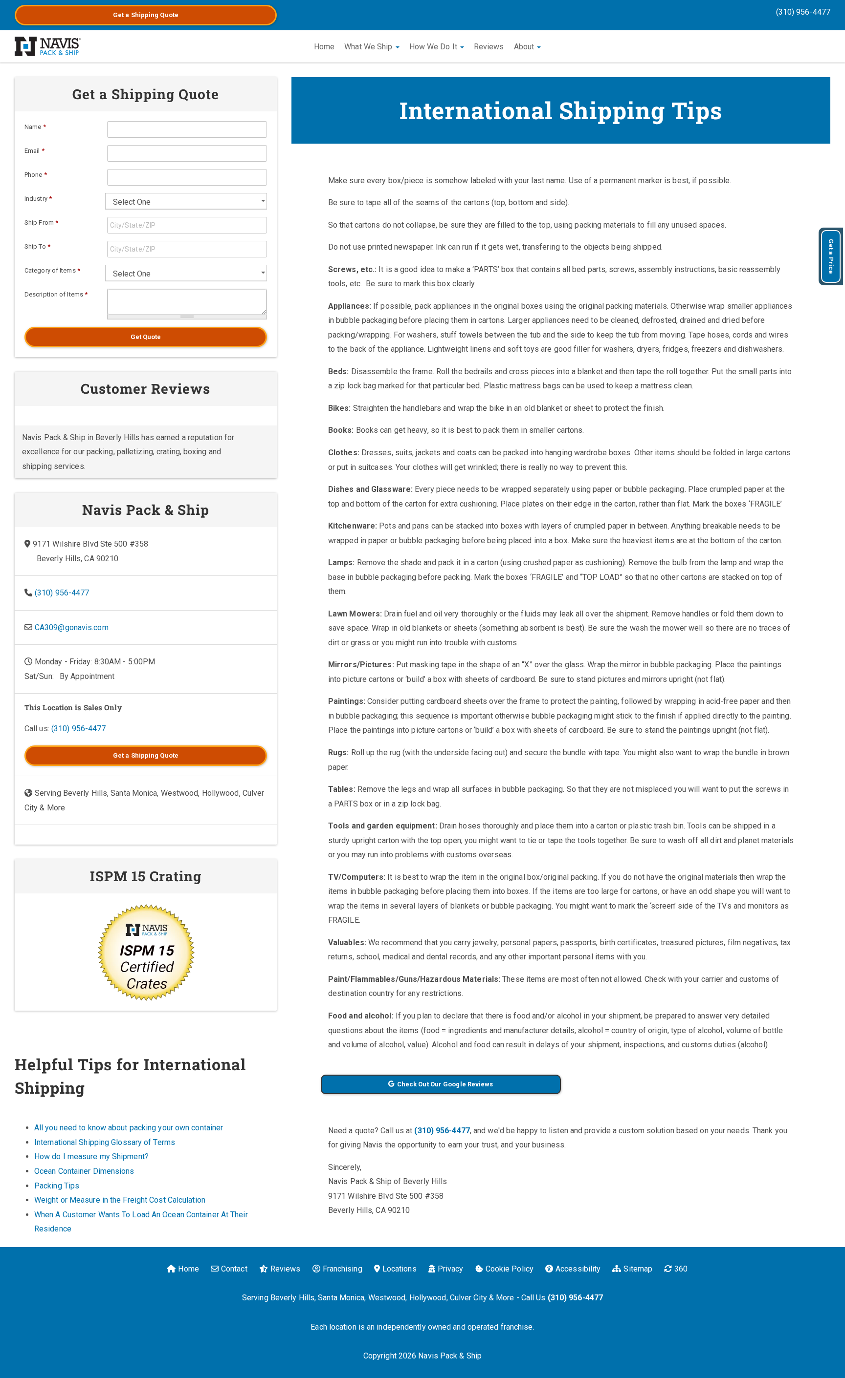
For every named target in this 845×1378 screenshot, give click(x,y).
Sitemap (637, 1268)
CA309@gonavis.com (72, 627)
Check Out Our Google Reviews (445, 1084)
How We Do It (434, 46)
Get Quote (146, 336)
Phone (35, 174)
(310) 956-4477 (803, 12)
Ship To (37, 246)
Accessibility (578, 1268)
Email (34, 150)
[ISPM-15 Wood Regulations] (145, 952)
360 (681, 1268)
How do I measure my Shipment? (91, 1156)
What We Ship (369, 46)
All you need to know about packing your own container (128, 1127)
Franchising (342, 1268)
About (525, 46)
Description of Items (56, 294)
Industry (38, 198)
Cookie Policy (510, 1268)
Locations (399, 1268)
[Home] (48, 46)
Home (324, 46)
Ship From (41, 222)
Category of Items (52, 270)
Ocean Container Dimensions (84, 1171)
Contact (234, 1268)
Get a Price (831, 256)
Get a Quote (145, 15)
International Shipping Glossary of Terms (104, 1142)
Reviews (489, 46)
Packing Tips (56, 1185)
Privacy (451, 1268)
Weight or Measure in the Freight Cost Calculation (119, 1200)
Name (35, 126)
